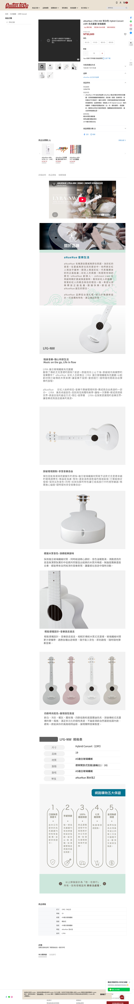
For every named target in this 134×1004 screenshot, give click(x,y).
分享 (87, 134)
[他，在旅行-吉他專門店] (16, 5)
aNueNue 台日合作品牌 (91, 77)
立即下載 (107, 58)
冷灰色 (95, 42)
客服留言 (78, 1000)
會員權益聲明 (80, 1003)
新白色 (87, 42)
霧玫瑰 (111, 42)
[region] (59, 40)
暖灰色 (103, 42)
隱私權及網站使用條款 (53, 1003)
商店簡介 (49, 1000)
